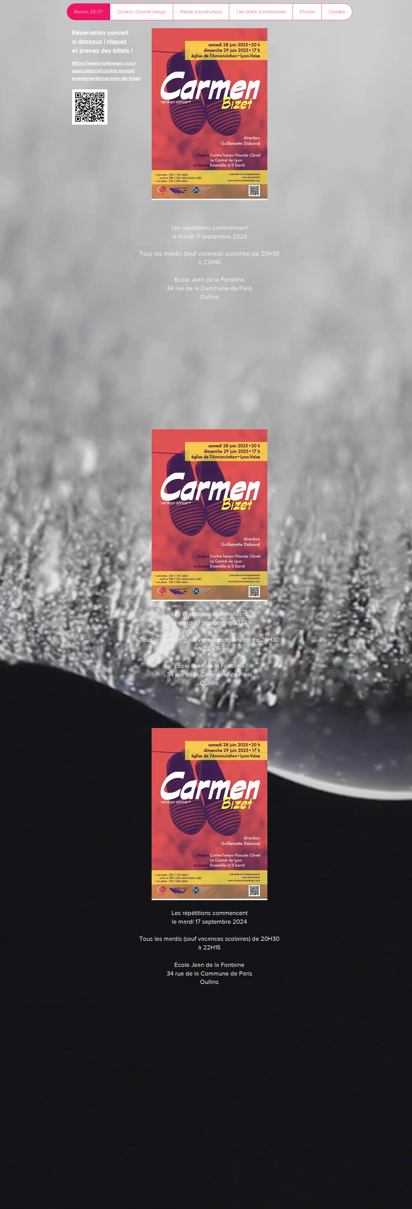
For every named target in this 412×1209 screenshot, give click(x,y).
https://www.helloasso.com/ (104, 63)
